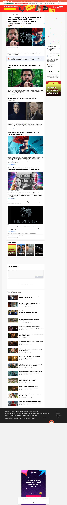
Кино (26, 306)
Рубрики (17, 411)
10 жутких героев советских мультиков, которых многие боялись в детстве (53, 77)
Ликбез (29, 306)
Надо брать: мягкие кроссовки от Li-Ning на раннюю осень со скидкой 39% (53, 53)
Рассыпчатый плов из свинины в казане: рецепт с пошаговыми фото (53, 68)
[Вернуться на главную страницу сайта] (6, 1)
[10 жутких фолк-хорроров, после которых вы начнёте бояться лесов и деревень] (25, 380)
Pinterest (26, 413)
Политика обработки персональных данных (29, 415)
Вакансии (30, 411)
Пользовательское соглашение (15, 415)
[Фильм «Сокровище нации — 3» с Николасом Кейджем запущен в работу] (25, 358)
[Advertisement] (25, 261)
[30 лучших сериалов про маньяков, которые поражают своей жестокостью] (25, 305)
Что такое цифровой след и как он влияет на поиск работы (52, 61)
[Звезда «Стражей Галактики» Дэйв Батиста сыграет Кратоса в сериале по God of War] (25, 388)
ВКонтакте (16, 413)
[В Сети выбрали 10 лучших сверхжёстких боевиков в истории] (25, 343)
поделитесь (36, 58)
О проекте (13, 411)
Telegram (11, 413)
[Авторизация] (63, 1)
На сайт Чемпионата (33, 493)
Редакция (26, 411)
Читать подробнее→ (12, 94)
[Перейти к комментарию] (53, 50)
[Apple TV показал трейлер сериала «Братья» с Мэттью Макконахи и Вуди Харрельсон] (25, 312)
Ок (33, 502)
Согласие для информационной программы (27, 418)
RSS (38, 413)
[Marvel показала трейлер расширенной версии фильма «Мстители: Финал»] (25, 297)
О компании (35, 411)
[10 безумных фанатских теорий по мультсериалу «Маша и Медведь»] (25, 350)
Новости (29, 322)
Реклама (21, 411)
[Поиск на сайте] (58, 1)
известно (24, 123)
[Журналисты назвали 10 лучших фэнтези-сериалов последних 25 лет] (25, 395)
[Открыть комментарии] (21, 299)
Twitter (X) (21, 413)
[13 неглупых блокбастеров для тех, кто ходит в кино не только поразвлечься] (25, 335)
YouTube (30, 413)
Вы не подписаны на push (44, 413)
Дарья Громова (13, 25)
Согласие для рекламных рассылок (11, 418)
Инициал (34, 413)
